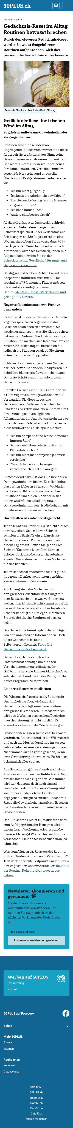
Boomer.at (36, 1098)
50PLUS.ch (36, 1087)
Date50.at (37, 1113)
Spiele (8, 1026)
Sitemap (9, 1049)
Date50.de (36, 1108)
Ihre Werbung (16, 983)
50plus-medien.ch (36, 1119)
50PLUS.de (36, 1092)
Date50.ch (36, 1103)
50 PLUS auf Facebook (19, 1013)
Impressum (10, 1065)
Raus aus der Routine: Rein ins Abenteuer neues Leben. (36, 870)
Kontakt (12, 989)
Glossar (8, 1042)
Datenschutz (11, 1072)
